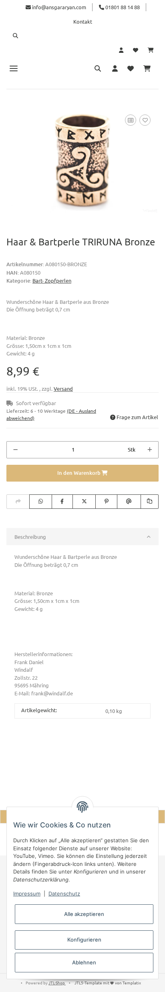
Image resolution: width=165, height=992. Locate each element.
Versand (63, 388)
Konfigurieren (84, 939)
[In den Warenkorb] (12, 103)
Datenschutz (64, 893)
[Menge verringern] (15, 450)
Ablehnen (84, 962)
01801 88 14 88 (122, 7)
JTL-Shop (57, 983)
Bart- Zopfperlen (51, 280)
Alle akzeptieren (84, 914)
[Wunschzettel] (135, 50)
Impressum (26, 893)
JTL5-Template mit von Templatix (107, 983)
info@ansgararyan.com (59, 7)
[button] (82, 35)
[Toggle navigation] (14, 68)
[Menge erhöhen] (149, 450)
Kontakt (82, 21)
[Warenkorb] (151, 50)
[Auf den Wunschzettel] (145, 120)
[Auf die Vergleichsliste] (130, 120)
